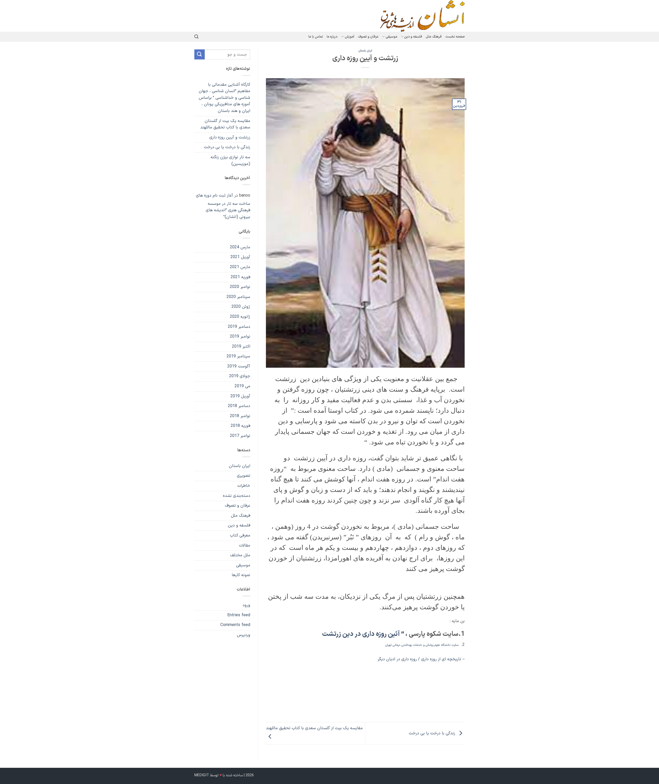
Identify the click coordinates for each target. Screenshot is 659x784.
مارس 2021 (240, 267)
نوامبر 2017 (240, 436)
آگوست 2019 (238, 366)
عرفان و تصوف (368, 36)
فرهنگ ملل (433, 36)
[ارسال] (199, 54)
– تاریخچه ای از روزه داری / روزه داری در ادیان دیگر (421, 659)
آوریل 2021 (240, 257)
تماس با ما (315, 36)
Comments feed (235, 625)
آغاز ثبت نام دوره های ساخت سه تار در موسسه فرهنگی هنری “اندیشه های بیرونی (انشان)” (223, 206)
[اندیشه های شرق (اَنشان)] (411, 16)
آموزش (349, 36)
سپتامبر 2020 (238, 297)
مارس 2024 (240, 247)
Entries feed (238, 615)
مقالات (244, 545)
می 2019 (242, 386)
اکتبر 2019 (241, 346)
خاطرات (243, 486)
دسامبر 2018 (239, 406)
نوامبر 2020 (240, 287)
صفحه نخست (455, 36)
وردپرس (243, 635)
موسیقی (243, 565)
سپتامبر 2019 (238, 356)
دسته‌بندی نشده (236, 496)
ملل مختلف (240, 555)
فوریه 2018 (240, 426)
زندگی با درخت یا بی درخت (432, 733)
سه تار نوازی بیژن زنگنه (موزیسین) (230, 160)
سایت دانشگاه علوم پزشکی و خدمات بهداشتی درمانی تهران (421, 645)
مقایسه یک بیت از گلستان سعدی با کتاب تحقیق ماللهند (225, 124)
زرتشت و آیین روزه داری (229, 137)
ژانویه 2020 (240, 317)
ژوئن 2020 (240, 307)
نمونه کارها (241, 575)
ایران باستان (365, 51)
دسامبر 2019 (239, 327)
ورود (246, 605)
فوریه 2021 (240, 277)
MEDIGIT (201, 775)
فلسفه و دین (239, 525)
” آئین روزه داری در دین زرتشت (362, 634)
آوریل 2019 (240, 396)
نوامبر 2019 (240, 336)
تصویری (243, 476)
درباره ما (332, 36)
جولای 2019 (239, 376)
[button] (196, 37)
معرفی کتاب (240, 535)
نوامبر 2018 (240, 416)
